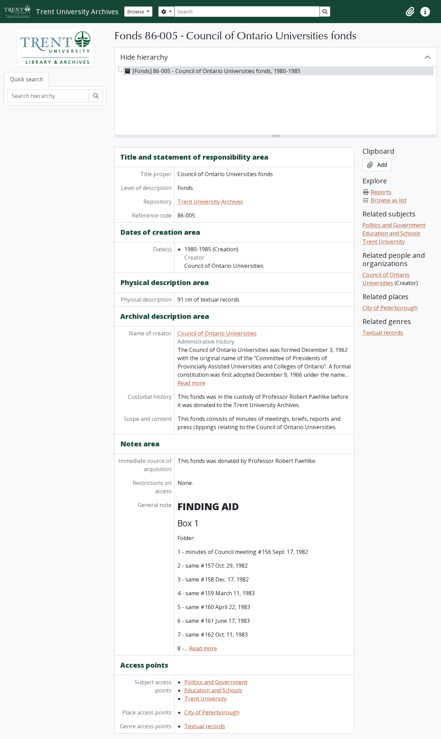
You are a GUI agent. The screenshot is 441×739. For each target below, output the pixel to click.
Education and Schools (213, 690)
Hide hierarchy (144, 57)
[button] (410, 11)
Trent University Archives (210, 201)
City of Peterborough (211, 712)
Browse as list (389, 200)
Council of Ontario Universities (217, 333)
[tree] (276, 101)
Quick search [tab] (26, 79)
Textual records (204, 726)
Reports (381, 192)
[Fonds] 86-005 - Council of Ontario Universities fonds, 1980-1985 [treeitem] (216, 71)
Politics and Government (215, 682)
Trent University (205, 698)
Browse (136, 11)
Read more (191, 383)
